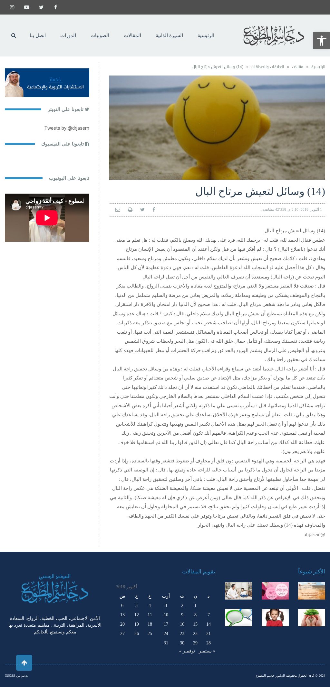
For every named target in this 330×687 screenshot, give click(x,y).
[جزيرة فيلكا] (311, 591)
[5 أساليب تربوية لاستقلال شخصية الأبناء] (238, 591)
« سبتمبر (207, 651)
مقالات (297, 66)
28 (208, 643)
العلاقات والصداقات (267, 66)
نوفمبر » (187, 651)
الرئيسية (318, 66)
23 (182, 633)
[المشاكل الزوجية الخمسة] (275, 591)
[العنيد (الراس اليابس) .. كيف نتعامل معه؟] (275, 617)
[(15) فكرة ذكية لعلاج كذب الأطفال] (238, 617)
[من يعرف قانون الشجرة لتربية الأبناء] (311, 617)
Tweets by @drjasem (66, 128)
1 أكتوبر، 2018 (311, 209)
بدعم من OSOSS (16, 675)
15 (195, 624)
